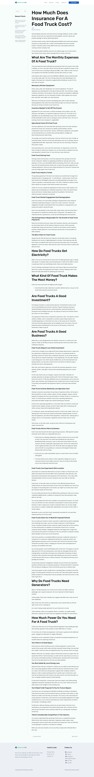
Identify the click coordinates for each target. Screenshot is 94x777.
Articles (57, 2)
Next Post (75, 736)
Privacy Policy (50, 752)
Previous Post (36, 736)
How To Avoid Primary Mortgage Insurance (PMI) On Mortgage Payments (20, 36)
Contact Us (63, 2)
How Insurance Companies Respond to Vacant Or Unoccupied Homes (20, 31)
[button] (74, 2)
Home (45, 2)
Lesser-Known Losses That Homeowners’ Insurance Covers (20, 26)
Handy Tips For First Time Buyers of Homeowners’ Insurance (20, 21)
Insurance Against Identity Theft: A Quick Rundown (20, 41)
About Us (51, 2)
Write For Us (50, 754)
